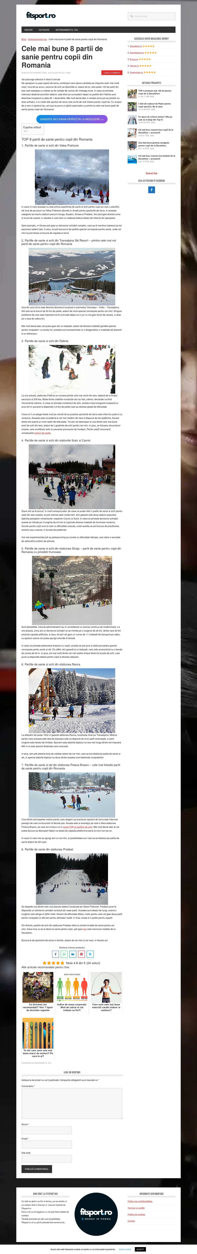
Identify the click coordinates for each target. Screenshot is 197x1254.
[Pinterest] (81, 954)
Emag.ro (134, 59)
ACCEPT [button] (140, 1249)
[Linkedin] (72, 954)
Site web (25, 1152)
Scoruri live (151, 173)
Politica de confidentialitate (140, 1201)
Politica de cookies (136, 1214)
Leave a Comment (112, 72)
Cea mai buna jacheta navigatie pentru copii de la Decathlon (153, 144)
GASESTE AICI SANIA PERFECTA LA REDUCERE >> (72, 119)
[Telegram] (90, 954)
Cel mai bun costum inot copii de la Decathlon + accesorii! (155, 131)
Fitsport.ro (40, 15)
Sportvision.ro (136, 72)
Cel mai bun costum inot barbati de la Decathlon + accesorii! (156, 157)
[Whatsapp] (64, 954)
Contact (131, 1220)
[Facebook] (55, 954)
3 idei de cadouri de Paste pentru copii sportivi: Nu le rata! (154, 105)
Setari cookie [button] (125, 1249)
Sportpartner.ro (137, 52)
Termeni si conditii (136, 1207)
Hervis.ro (134, 65)
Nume (25, 1124)
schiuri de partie (42, 433)
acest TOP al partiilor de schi (77, 827)
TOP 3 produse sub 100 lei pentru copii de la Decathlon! (154, 92)
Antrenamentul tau (37, 39)
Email (25, 1138)
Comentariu (28, 1086)
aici (85, 929)
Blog (23, 39)
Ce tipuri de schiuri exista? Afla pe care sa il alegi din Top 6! (155, 118)
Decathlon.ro (136, 46)
